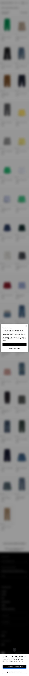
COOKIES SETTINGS (14, 348)
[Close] (14, 650)
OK (14, 344)
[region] (14, 338)
